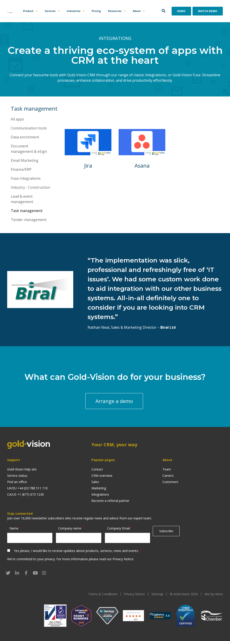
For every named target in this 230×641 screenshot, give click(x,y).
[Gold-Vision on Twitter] (8, 573)
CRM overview (101, 475)
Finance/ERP (21, 169)
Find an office (17, 482)
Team (166, 469)
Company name (71, 528)
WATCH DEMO (207, 11)
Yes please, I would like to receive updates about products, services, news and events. (78, 551)
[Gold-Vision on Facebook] (26, 573)
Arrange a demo (114, 401)
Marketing (98, 488)
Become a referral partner (110, 501)
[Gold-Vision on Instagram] (44, 573)
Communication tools (29, 128)
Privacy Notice (123, 559)
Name (15, 528)
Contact (97, 469)
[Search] (163, 11)
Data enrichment (25, 137)
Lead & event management (22, 199)
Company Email (120, 528)
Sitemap (157, 594)
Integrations (100, 494)
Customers (170, 482)
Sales (95, 482)
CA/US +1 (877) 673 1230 (25, 494)
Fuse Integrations (26, 178)
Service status (17, 475)
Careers (168, 475)
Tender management (28, 219)
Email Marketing (24, 160)
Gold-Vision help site (22, 469)
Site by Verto (213, 594)
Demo (181, 11)
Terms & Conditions (102, 594)
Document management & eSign (29, 149)
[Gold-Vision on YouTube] (35, 573)
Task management (26, 210)
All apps (17, 119)
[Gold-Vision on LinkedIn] (17, 573)
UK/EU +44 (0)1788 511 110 (27, 488)
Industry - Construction (30, 187)
